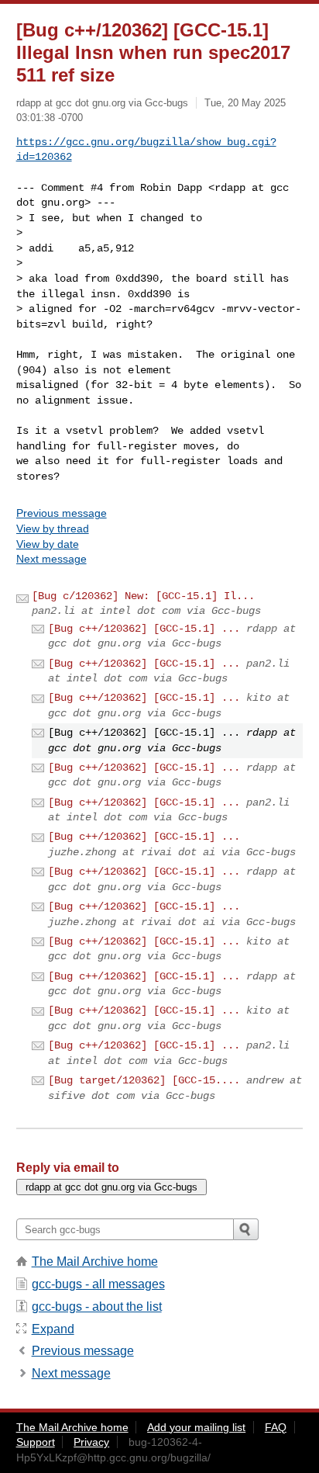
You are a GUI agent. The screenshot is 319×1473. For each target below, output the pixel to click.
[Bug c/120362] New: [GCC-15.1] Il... (143, 596)
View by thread (52, 528)
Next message (51, 559)
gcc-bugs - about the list (97, 1306)
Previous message (61, 513)
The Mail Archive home (95, 1261)
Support (35, 1442)
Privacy (91, 1442)
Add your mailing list (196, 1427)
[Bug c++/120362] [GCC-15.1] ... (144, 628)
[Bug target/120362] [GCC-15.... (144, 1080)
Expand (53, 1329)
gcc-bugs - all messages (98, 1284)
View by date (47, 544)
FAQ (275, 1427)
